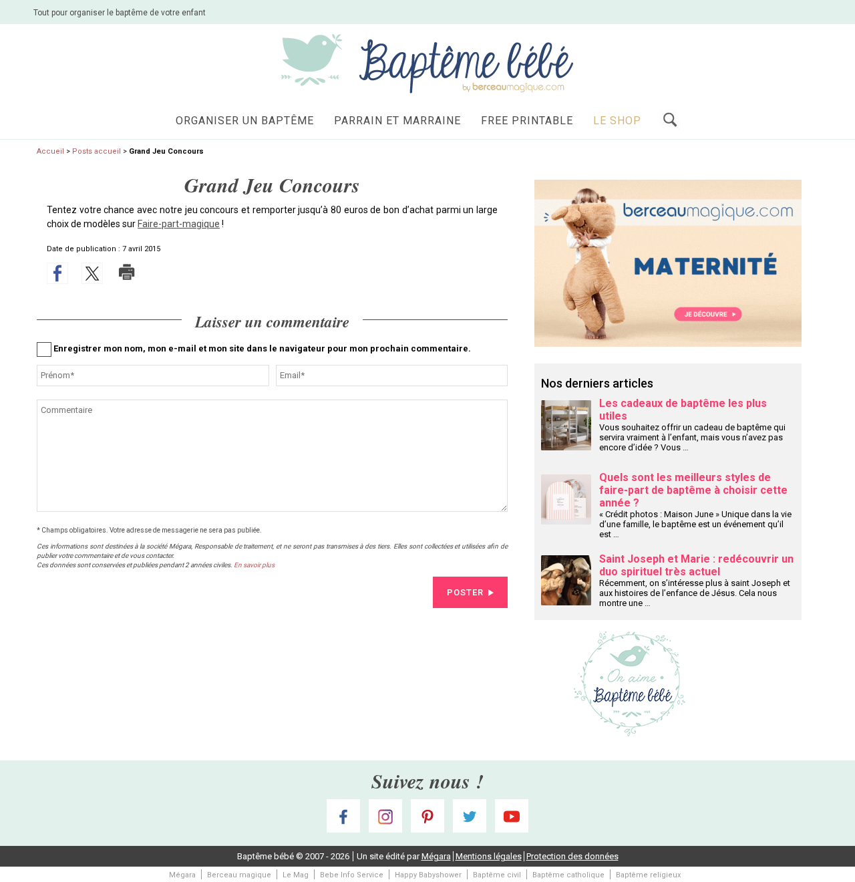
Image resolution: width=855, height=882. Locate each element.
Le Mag (296, 875)
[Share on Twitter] (92, 273)
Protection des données (572, 856)
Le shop (617, 120)
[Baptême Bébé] (427, 62)
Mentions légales (489, 856)
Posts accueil (96, 151)
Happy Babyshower (428, 875)
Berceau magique (239, 875)
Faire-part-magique (179, 223)
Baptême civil (497, 875)
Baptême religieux (648, 875)
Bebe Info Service (351, 875)
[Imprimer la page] (127, 272)
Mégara (436, 856)
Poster (465, 592)
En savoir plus (254, 565)
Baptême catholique (568, 875)
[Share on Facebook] (57, 273)
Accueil (50, 151)
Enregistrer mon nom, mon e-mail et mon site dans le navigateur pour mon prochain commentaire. (262, 348)
